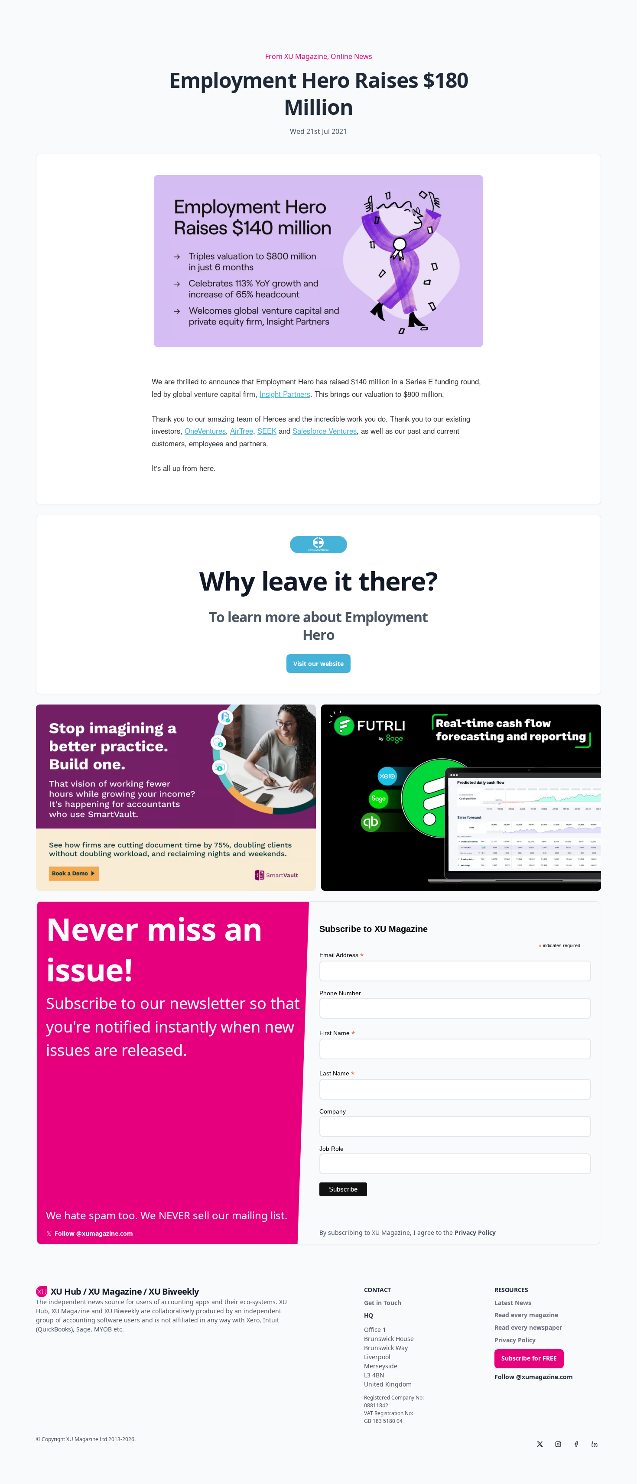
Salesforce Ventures (324, 430)
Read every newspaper (528, 1327)
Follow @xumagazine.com (533, 1377)
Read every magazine (526, 1315)
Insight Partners (285, 394)
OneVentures (205, 430)
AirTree (241, 430)
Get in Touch (382, 1303)
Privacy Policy (515, 1340)
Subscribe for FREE (529, 1358)
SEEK (266, 430)
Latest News (512, 1303)
